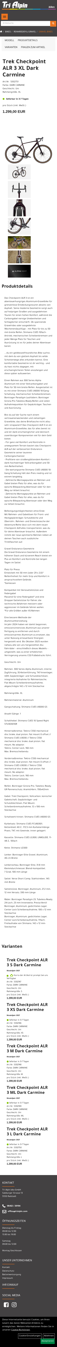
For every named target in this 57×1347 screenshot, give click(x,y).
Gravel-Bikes (46, 32)
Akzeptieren (47, 1341)
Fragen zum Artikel (33, 47)
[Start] (1, 32)
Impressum (7, 1278)
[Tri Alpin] (29, 6)
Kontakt (6, 1267)
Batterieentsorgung (11, 1275)
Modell (9, 40)
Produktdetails (28, 40)
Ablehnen (49, 1336)
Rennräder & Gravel (25, 32)
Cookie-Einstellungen (30, 1336)
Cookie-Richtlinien (20, 1330)
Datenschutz (8, 1271)
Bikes (8, 32)
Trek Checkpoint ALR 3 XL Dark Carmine (24, 69)
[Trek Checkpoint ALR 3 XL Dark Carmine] (28, 146)
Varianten (11, 47)
